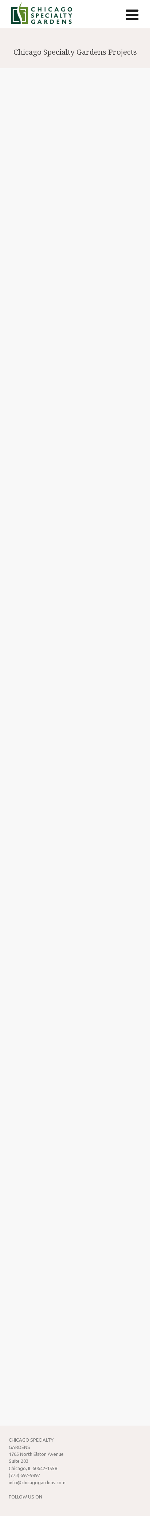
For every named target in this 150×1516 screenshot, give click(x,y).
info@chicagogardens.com (37, 1482)
